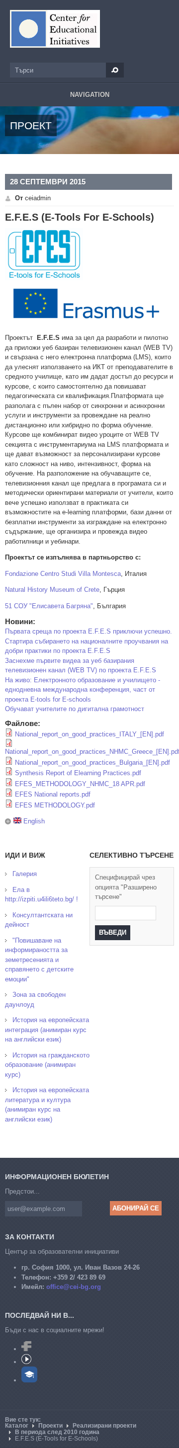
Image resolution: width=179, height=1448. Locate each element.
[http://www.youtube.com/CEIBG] (26, 1362)
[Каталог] (55, 29)
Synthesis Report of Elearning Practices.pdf (78, 773)
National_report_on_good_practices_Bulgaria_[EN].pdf (92, 762)
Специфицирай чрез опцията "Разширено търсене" (126, 887)
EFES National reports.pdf (52, 794)
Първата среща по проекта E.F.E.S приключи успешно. (88, 631)
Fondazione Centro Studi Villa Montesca (63, 573)
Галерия (24, 874)
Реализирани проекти (104, 1426)
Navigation (89, 94)
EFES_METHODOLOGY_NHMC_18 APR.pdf (80, 784)
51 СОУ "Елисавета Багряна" (49, 606)
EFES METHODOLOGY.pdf (55, 805)
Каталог (16, 1426)
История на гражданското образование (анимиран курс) (47, 1064)
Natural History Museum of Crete (52, 589)
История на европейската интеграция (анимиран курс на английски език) (47, 1029)
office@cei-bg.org (73, 1286)
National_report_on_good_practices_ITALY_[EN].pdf (89, 734)
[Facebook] (26, 1349)
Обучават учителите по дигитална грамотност (74, 709)
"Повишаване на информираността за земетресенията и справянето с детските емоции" (39, 960)
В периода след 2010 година (57, 1432)
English (33, 821)
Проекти (50, 1426)
